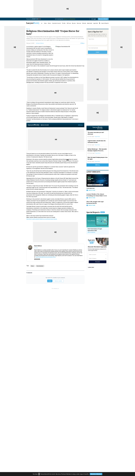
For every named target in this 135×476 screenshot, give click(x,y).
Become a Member (103, 19)
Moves (49, 23)
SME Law (69, 23)
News (45, 23)
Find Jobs (97, 262)
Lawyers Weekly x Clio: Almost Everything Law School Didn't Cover (96, 195)
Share (83, 43)
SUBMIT (97, 52)
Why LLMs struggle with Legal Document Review (95, 202)
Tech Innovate (90, 188)
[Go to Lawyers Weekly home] (32, 23)
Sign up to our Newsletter (69, 19)
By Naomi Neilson (40, 43)
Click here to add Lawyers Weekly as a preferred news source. (41, 219)
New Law (79, 23)
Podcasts (84, 23)
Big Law (74, 23)
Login (94, 19)
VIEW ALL (80, 125)
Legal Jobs (95, 23)
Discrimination (40, 266)
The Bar (64, 23)
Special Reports (105, 23)
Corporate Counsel (56, 23)
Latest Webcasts (93, 172)
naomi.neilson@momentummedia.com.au (46, 257)
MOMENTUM (36, 19)
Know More (37, 259)
